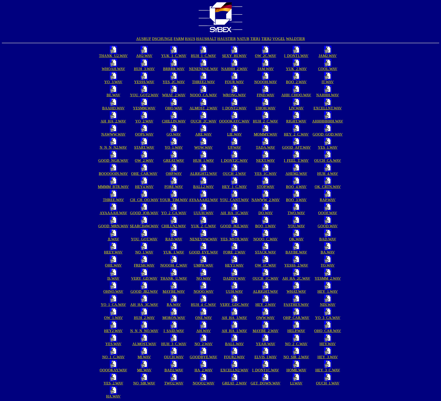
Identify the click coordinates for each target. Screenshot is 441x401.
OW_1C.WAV (265, 265)
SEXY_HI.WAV (234, 56)
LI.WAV (296, 383)
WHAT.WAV (296, 291)
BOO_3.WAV (296, 200)
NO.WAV (203, 278)
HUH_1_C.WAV (203, 56)
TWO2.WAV (174, 383)
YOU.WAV (296, 226)
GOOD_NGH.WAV (113, 160)
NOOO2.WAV (204, 383)
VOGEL (278, 39)
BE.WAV (113, 95)
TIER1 (255, 39)
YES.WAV (113, 344)
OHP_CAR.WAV (296, 318)
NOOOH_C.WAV (173, 265)
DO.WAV (265, 213)
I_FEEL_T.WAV (296, 160)
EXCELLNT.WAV (328, 108)
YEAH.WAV (265, 344)
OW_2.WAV (144, 160)
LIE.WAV (234, 134)
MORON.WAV (173, 318)
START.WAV (144, 147)
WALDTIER (295, 39)
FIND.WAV (265, 95)
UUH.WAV (234, 291)
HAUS (190, 39)
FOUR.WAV (234, 82)
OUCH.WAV (174, 357)
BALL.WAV (234, 344)
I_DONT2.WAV (234, 108)
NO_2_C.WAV (296, 344)
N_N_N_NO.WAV (144, 331)
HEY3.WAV (234, 265)
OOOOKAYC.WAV (234, 121)
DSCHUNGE (162, 39)
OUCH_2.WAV (234, 174)
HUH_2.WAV (144, 318)
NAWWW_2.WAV (266, 200)
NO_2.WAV (204, 344)
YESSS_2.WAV (296, 265)
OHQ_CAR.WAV (327, 331)
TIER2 (266, 39)
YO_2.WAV (144, 121)
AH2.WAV (144, 56)
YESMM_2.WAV (328, 278)
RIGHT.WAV (296, 121)
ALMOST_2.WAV (203, 108)
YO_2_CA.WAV (174, 213)
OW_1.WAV (113, 318)
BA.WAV (328, 252)
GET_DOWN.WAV (265, 383)
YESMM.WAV (144, 108)
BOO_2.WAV (296, 82)
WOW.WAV (203, 147)
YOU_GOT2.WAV (144, 95)
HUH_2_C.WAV (265, 121)
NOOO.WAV (204, 291)
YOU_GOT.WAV (144, 239)
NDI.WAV (328, 305)
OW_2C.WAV (265, 56)
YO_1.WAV (174, 147)
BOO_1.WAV (265, 226)
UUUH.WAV (204, 213)
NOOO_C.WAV (265, 239)
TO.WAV (328, 265)
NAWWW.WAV (113, 134)
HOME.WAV (296, 370)
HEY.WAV (327, 344)
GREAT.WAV (173, 160)
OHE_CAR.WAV (144, 174)
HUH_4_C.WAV (203, 305)
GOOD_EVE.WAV (203, 252)
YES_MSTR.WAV (234, 239)
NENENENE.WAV (203, 69)
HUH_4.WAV (327, 174)
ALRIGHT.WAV (265, 291)
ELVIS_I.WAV (265, 357)
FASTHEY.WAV (296, 305)
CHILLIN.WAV (174, 121)
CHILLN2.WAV (173, 226)
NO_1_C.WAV (113, 357)
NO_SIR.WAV (144, 383)
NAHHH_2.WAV (234, 69)
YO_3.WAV (113, 82)
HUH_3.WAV (144, 69)
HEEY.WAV (113, 252)
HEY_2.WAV (265, 305)
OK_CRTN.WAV (328, 187)
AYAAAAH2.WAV (203, 200)
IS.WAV (113, 278)
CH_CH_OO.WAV (144, 200)
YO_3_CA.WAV (327, 318)
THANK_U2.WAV (113, 56)
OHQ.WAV (173, 108)
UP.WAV (234, 147)
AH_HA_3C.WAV (144, 305)
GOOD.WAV (328, 226)
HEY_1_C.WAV (234, 187)
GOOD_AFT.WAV (296, 147)
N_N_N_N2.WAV (113, 147)
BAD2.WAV (173, 370)
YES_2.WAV (113, 383)
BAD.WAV (327, 239)
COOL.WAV (327, 69)
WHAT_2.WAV (174, 95)
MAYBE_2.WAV (266, 331)
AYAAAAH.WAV (113, 213)
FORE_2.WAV (234, 252)
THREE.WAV (113, 200)
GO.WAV (174, 134)
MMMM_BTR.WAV (113, 187)
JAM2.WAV (328, 56)
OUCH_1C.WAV (266, 278)
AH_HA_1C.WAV (234, 213)
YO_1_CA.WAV (113, 305)
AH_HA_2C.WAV (296, 278)
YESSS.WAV (144, 82)
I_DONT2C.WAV (234, 160)
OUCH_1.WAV (327, 383)
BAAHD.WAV (113, 108)
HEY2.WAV (113, 331)
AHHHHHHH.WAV (327, 121)
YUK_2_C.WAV (203, 226)
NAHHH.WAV (327, 95)
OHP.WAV (174, 174)
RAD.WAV (173, 239)
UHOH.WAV (266, 108)
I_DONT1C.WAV (265, 370)
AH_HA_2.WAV (113, 121)
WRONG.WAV (234, 95)
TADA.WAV (265, 147)
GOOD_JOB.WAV (144, 213)
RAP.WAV (328, 200)
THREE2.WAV (203, 82)
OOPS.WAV (144, 134)
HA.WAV (113, 396)
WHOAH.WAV (113, 69)
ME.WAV (144, 370)
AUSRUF (143, 39)
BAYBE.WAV (296, 252)
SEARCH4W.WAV (144, 226)
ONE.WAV (203, 318)
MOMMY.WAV (265, 134)
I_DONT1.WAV (296, 56)
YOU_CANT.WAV (234, 200)
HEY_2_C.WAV (296, 134)
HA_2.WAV (204, 370)
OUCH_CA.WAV (327, 160)
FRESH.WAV (144, 265)
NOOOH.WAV (265, 82)
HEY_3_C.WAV (327, 370)
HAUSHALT (206, 39)
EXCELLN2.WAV (234, 370)
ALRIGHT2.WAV (203, 174)
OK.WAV (296, 239)
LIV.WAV (296, 108)
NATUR (243, 39)
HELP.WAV (296, 331)
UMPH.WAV (203, 265)
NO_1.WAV (144, 252)
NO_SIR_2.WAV (296, 357)
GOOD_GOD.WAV (328, 134)
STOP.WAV (265, 187)
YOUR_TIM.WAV (174, 200)
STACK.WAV (265, 252)
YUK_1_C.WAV (174, 56)
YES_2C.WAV (174, 82)
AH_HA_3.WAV (234, 318)
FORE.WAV (173, 187)
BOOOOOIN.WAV (113, 174)
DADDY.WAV (234, 278)
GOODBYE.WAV (203, 357)
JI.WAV (113, 239)
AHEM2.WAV (296, 174)
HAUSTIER (226, 39)
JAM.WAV (265, 69)
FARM (179, 39)
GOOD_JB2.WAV (144, 291)
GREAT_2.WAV (234, 383)
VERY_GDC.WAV (234, 305)
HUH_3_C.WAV (174, 344)
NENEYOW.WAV (204, 239)
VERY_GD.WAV (144, 278)
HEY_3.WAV (327, 357)
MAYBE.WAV (174, 291)
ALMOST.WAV (144, 344)
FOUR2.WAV (234, 357)
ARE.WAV (203, 134)
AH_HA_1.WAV (234, 331)
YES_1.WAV (328, 147)
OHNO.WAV (113, 291)
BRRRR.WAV (174, 69)
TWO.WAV (296, 213)
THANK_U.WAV (173, 278)
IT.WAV (328, 82)
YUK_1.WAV (173, 252)
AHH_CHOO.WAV (296, 95)
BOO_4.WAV (296, 187)
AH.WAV (203, 331)
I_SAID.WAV (174, 331)
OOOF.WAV (327, 213)
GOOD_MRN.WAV (113, 226)
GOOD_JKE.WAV (234, 226)
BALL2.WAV (203, 187)
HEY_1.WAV (327, 291)
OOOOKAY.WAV (113, 370)
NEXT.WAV (265, 160)
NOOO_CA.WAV (203, 95)
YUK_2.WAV (296, 69)
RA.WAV (174, 305)
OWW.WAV (265, 318)
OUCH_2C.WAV (204, 121)
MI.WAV (144, 357)
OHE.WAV (113, 265)
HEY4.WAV (144, 187)
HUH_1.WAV (203, 160)
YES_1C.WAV (265, 174)
